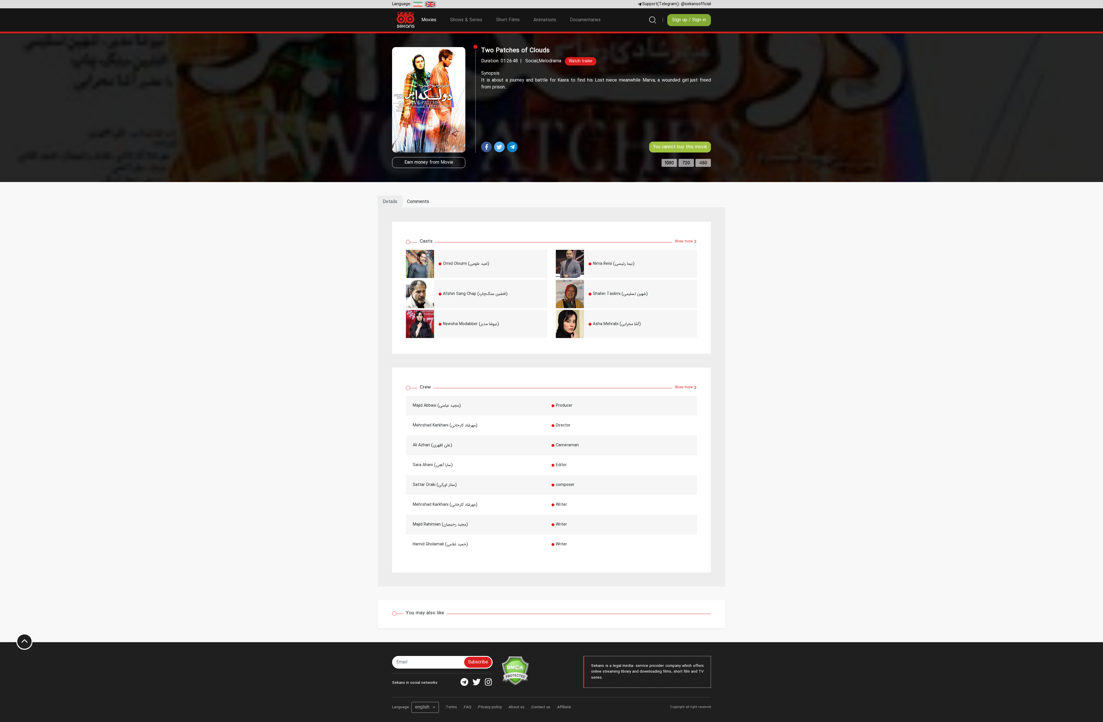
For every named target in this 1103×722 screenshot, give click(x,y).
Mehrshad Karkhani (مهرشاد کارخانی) (445, 425)
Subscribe (478, 662)
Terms (451, 707)
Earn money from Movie (428, 162)
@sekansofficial (696, 4)
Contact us (540, 707)
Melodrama (550, 61)
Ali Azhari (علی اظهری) (432, 445)
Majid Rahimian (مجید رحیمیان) (440, 524)
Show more (684, 241)
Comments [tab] (418, 201)
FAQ (467, 707)
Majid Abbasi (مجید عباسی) (437, 405)
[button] (425, 707)
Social (531, 61)
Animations (544, 20)
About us (516, 707)
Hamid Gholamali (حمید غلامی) (440, 544)
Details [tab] (390, 201)
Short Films (508, 20)
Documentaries (585, 20)
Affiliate (564, 707)
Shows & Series (466, 20)
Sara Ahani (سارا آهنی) (433, 465)
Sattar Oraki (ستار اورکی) (435, 485)
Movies (432, 20)
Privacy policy (490, 707)
